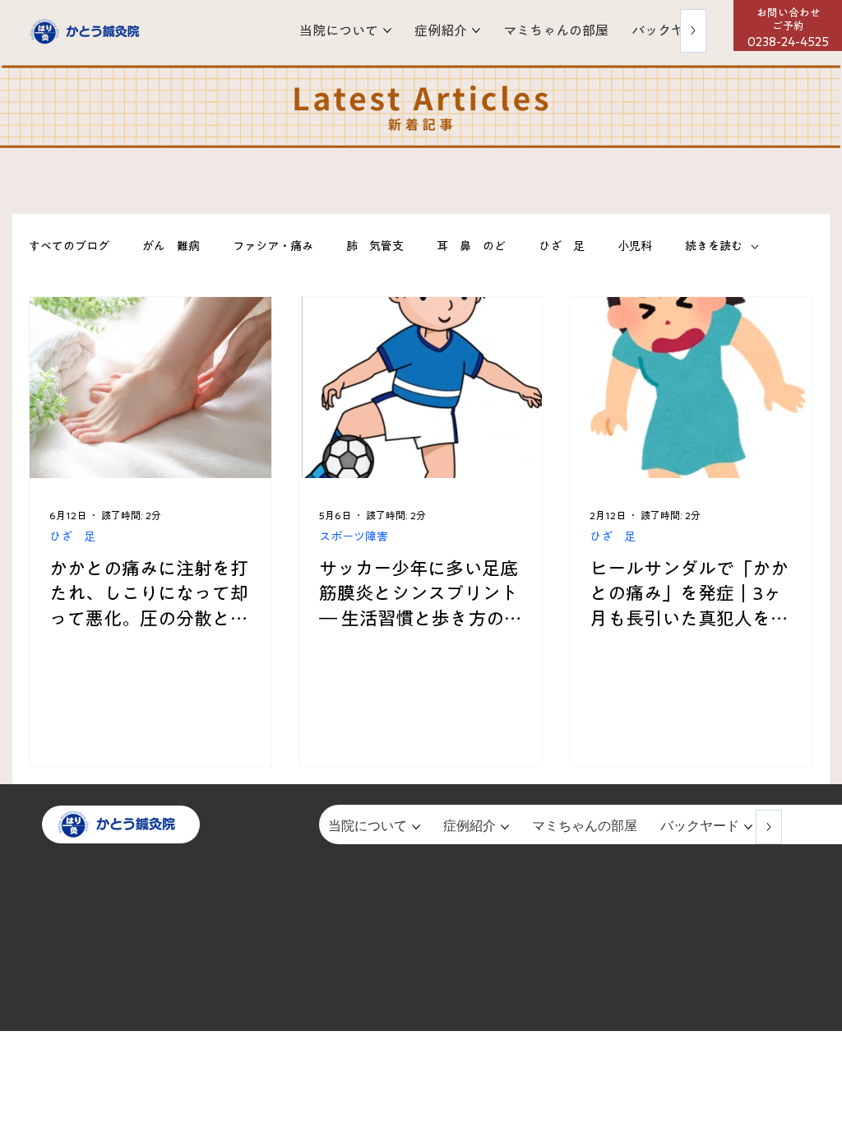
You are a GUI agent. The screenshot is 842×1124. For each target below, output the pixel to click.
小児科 (635, 246)
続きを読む (714, 246)
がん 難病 (171, 246)
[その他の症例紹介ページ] (476, 30)
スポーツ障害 (353, 536)
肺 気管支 (375, 246)
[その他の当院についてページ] (387, 30)
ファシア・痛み (273, 246)
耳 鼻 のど (471, 246)
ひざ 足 (562, 246)
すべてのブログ (69, 246)
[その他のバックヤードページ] (748, 827)
